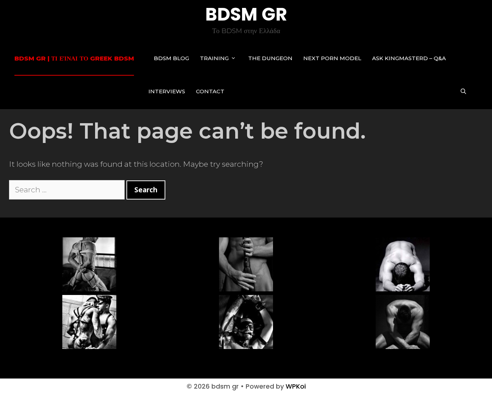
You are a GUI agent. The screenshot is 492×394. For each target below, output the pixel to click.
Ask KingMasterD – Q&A (409, 58)
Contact (210, 91)
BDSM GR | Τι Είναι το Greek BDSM (74, 58)
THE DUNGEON (270, 58)
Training (214, 58)
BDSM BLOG (171, 58)
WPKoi (296, 386)
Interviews (166, 91)
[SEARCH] (463, 91)
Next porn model (332, 58)
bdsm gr (246, 14)
